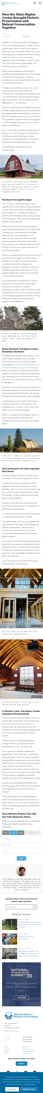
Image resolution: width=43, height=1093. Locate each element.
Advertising (26, 1049)
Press (5, 1053)
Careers (6, 1051)
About (6, 1047)
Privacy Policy (30, 1084)
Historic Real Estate (29, 1051)
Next (21, 858)
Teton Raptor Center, (15, 57)
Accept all (12, 1089)
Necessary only (29, 1089)
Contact (6, 1049)
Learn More (21, 998)
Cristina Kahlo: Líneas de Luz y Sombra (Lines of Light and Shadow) (29, 924)
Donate (25, 1047)
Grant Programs (6, 36)
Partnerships (26, 1053)
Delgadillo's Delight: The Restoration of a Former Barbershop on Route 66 (28, 953)
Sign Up (21, 1063)
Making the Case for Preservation (26, 938)
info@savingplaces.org (11, 1031)
